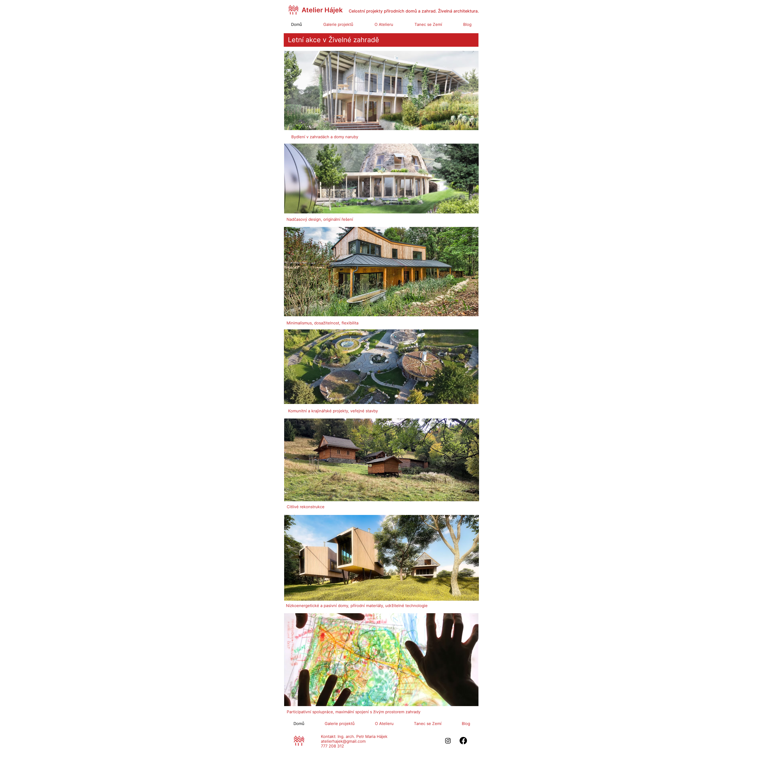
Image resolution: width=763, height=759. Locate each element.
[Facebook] (463, 740)
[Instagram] (448, 740)
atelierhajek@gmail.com (343, 741)
